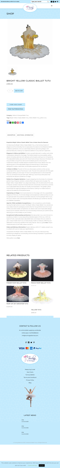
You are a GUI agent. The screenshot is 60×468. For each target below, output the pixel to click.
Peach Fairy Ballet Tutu (41, 283)
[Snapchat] (15, 123)
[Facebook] (8, 123)
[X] (10, 123)
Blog (30, 382)
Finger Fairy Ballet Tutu (16, 283)
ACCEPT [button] (42, 465)
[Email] (20, 123)
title (23, 420)
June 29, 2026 (25, 421)
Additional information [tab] (25, 135)
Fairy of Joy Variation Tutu (17, 303)
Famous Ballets (30, 375)
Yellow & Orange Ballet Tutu (20, 115)
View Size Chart (16, 104)
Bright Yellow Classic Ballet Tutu (19, 117)
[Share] (23, 123)
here (46, 222)
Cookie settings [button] (32, 465)
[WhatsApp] (13, 123)
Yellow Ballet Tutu (34, 117)
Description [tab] (11, 135)
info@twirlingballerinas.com (30, 335)
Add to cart (19, 90)
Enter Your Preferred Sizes (15, 109)
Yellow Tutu (36, 309)
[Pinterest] (18, 123)
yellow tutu (43, 117)
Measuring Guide (30, 369)
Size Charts (30, 372)
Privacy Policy (30, 380)
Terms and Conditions (30, 377)
